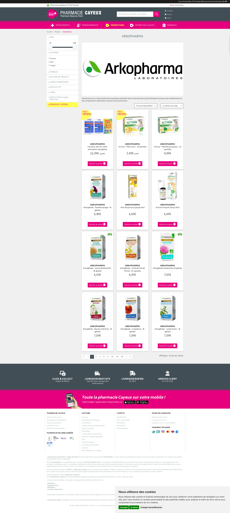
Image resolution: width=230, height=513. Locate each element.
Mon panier (121, 423)
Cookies (85, 448)
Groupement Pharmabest (56, 420)
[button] (145, 105)
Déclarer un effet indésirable (92, 437)
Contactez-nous (53, 426)
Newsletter (86, 431)
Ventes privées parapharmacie (93, 426)
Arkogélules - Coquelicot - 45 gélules (132, 330)
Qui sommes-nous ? (54, 417)
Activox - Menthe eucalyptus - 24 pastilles (167, 148)
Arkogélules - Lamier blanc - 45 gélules (167, 330)
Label (53, 92)
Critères (54, 52)
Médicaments (62, 25)
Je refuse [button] (134, 507)
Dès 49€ (97, 381)
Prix (52, 37)
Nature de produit (59, 77)
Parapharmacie (90, 25)
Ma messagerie (122, 429)
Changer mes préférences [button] (151, 507)
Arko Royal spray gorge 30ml (133, 207)
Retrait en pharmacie (159, 417)
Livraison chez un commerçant (163, 423)
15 (117, 356)
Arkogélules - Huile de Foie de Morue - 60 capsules (132, 269)
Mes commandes (123, 420)
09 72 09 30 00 (167, 380)
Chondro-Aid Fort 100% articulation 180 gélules (97, 148)
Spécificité (55, 87)
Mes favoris (121, 426)
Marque (57, 32)
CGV (83, 440)
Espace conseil (87, 429)
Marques (172, 25)
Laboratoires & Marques (91, 420)
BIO (52, 62)
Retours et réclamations (56, 429)
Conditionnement (59, 82)
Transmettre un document (92, 434)
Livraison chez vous (159, 420)
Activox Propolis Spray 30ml (167, 207)
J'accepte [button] (124, 507)
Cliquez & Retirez (62, 380)
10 (112, 356)
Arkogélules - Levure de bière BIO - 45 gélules (97, 269)
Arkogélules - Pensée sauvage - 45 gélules (97, 209)
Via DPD (132, 380)
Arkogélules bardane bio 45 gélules (167, 268)
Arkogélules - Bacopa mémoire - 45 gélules (97, 330)
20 (122, 356)
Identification (121, 417)
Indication (59, 98)
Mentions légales (88, 442)
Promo (53, 58)
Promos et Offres (59, 104)
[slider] (50, 47)
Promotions (117, 25)
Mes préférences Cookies (91, 451)
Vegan (53, 65)
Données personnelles (90, 445)
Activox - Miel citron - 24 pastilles (132, 147)
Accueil (49, 32)
